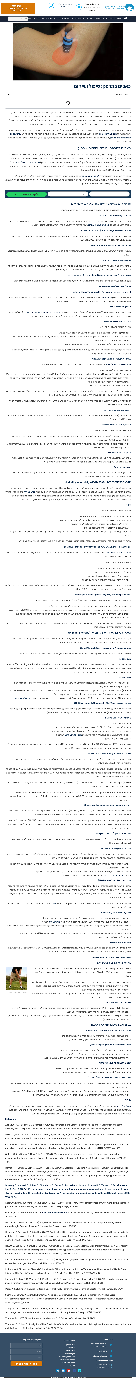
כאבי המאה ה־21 (63, 18)
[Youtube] (68, 1370)
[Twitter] (63, 1370)
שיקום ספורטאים (70, 1354)
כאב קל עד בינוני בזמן (114, 875)
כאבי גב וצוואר (95, 18)
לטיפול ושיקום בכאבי (90, 176)
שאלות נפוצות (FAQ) (68, 1363)
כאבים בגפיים (80, 18)
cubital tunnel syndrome (54, 1212)
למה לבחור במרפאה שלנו (67, 1360)
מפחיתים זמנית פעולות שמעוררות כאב (43, 312)
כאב (54, 903)
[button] (9, 94)
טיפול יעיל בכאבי (123, 1106)
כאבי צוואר (72, 1348)
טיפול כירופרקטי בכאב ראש (67, 1357)
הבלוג (38, 18)
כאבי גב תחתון (70, 1345)
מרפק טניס (107, 297)
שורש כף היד (29, 492)
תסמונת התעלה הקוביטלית (119, 552)
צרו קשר (28, 18)
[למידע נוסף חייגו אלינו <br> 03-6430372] (51, 5)
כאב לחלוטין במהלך (73, 735)
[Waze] (79, 1370)
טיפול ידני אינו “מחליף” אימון (118, 364)
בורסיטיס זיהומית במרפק (98, 225)
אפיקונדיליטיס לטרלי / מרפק (27, 162)
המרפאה (48, 18)
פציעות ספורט (70, 1351)
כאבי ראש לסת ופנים (114, 18)
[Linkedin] (57, 1370)
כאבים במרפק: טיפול (108, 134)
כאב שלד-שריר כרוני (22, 698)
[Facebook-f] (74, 1370)
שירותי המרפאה (69, 1340)
